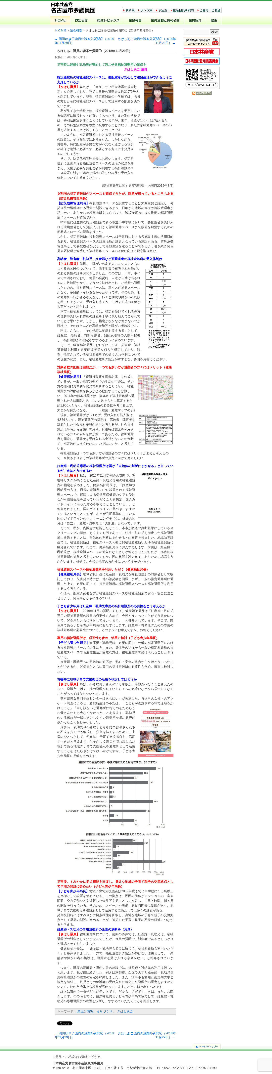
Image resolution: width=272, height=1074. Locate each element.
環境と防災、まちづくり (94, 1011)
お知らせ (81, 21)
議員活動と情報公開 (165, 21)
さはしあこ (125, 1011)
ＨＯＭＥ (61, 30)
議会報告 (135, 21)
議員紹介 (195, 21)
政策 (214, 21)
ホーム (60, 21)
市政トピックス (108, 21)
